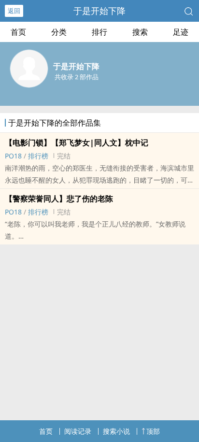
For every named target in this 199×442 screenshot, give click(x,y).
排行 (99, 32)
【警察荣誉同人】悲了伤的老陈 (59, 198)
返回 (14, 10)
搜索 (140, 32)
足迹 (180, 32)
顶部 (153, 431)
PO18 (13, 155)
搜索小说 (116, 431)
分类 (59, 32)
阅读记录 (77, 431)
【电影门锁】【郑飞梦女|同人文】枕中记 (76, 142)
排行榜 (38, 155)
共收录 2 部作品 (77, 76)
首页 (18, 32)
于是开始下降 (99, 10)
